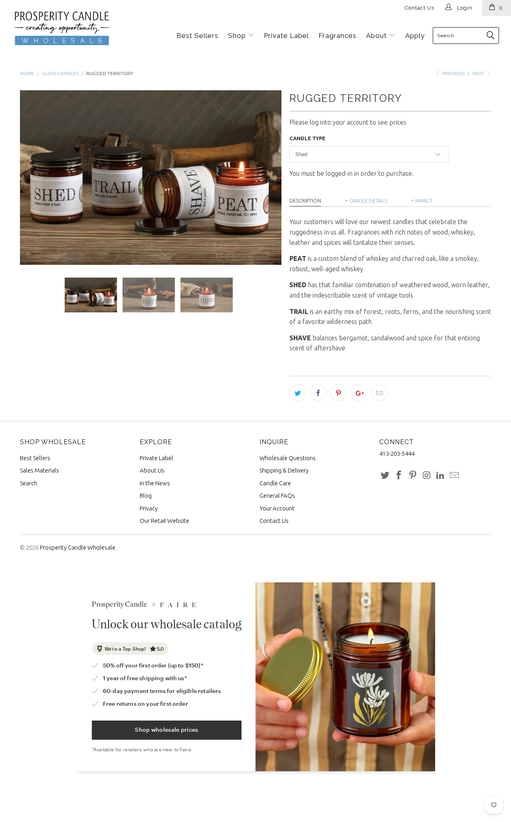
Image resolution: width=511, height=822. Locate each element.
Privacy (149, 508)
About (377, 36)
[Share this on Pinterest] (338, 392)
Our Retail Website (164, 520)
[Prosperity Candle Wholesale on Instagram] (427, 475)
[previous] (34, 177)
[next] (267, 177)
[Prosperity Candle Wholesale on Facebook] (399, 475)
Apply (415, 36)
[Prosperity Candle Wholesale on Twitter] (385, 475)
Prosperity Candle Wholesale (77, 547)
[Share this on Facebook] (318, 392)
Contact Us (419, 8)
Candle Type (307, 138)
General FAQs (277, 495)
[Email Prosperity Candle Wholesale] (454, 475)
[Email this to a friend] (379, 392)
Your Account (277, 508)
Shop (238, 36)
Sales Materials (39, 470)
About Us (152, 470)
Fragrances (338, 36)
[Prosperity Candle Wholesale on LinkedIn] (441, 475)
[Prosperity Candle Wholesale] (51, 28)
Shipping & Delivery (284, 470)
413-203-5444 (396, 453)
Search (28, 483)
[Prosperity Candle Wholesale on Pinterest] (413, 475)
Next (478, 73)
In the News (155, 483)
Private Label (286, 36)
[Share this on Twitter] (297, 392)
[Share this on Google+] (359, 392)
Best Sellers (197, 36)
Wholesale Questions (287, 458)
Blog (146, 495)
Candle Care (275, 483)
